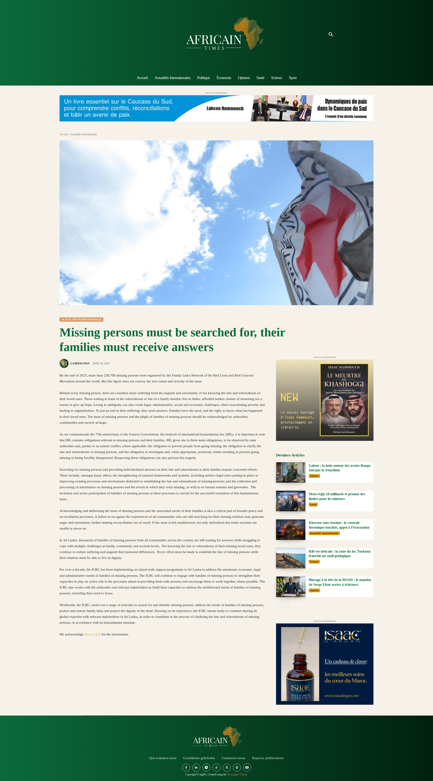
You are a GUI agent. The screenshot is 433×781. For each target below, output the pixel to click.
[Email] (105, 655)
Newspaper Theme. (237, 774)
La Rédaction (80, 363)
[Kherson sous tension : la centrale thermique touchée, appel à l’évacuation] (290, 529)
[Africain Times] (216, 35)
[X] (74, 655)
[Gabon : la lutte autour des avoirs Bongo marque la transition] (290, 472)
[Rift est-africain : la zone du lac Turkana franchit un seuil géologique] (290, 558)
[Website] (237, 768)
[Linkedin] (95, 655)
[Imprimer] (115, 655)
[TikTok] (217, 768)
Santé (313, 504)
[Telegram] (126, 655)
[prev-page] (279, 604)
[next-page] (286, 604)
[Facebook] (64, 655)
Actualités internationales (84, 134)
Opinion (314, 475)
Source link (93, 634)
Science (314, 561)
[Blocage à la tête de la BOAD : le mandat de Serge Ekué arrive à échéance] (290, 586)
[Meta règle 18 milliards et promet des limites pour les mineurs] (290, 501)
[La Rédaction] (65, 363)
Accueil (64, 134)
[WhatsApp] (84, 655)
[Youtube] (247, 768)
